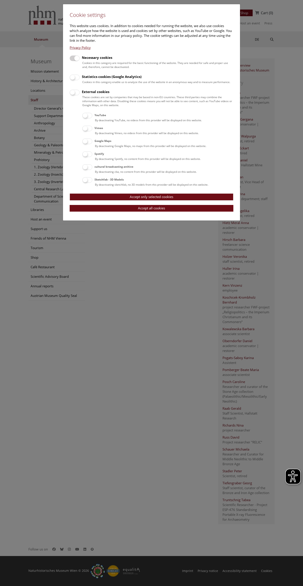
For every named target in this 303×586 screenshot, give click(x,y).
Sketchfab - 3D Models (109, 179)
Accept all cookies (151, 208)
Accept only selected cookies (151, 197)
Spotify (99, 154)
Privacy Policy (80, 47)
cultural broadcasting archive (113, 167)
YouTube (100, 115)
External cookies (95, 91)
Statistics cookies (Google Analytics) (112, 76)
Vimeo (98, 128)
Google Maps (102, 141)
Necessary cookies (97, 57)
